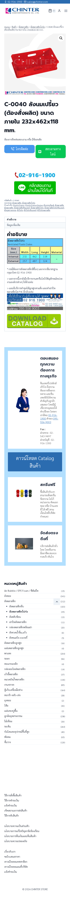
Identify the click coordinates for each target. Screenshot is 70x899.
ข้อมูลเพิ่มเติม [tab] (13, 225)
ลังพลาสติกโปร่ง (28, 203)
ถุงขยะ (7, 700)
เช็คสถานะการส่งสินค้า (15, 810)
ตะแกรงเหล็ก (11, 663)
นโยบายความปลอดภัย (15, 841)
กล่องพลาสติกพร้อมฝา (20, 627)
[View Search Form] (43, 11)
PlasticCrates (18, 205)
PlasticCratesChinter (34, 205)
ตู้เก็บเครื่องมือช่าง (13, 689)
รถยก (7, 658)
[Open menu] (66, 11)
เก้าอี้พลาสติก (11, 674)
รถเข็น (7, 726)
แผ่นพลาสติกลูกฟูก (14, 648)
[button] (61, 38)
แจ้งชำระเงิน (10, 805)
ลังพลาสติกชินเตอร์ (22, 208)
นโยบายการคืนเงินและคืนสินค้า (20, 836)
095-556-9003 (49, 420)
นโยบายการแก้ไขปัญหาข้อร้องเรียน (21, 831)
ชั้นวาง (7, 742)
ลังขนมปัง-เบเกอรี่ (18, 637)
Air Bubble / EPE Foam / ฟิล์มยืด (21, 590)
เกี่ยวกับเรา (9, 851)
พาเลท (7, 653)
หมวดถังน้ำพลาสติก (14, 679)
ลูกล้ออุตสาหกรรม (13, 716)
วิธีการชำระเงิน (11, 800)
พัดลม (7, 736)
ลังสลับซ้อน (15, 616)
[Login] (59, 11)
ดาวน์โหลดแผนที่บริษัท (16, 866)
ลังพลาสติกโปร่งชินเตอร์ (54, 208)
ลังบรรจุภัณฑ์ (49, 205)
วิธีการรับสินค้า (11, 815)
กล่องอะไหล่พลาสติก (14, 669)
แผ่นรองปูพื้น (11, 710)
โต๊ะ (6, 705)
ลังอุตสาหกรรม (10, 210)
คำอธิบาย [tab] (11, 219)
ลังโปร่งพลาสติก (43, 210)
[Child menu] (56, 601)
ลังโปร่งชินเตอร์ (30, 210)
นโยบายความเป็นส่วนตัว (16, 826)
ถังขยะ (7, 595)
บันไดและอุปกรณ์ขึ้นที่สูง (16, 731)
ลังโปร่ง (20, 210)
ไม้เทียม (8, 721)
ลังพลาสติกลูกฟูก (13, 642)
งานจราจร (9, 684)
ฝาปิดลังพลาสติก (18, 622)
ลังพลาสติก (16, 203)
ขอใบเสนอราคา (12, 856)
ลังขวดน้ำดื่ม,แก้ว (18, 632)
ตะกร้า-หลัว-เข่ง (12, 695)
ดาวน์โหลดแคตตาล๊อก (15, 861)
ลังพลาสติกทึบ (16, 606)
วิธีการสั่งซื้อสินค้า (13, 795)
